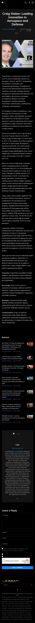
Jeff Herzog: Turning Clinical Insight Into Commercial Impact (12, 358)
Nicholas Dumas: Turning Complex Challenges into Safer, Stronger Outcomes (13, 368)
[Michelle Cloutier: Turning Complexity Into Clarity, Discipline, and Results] (30, 417)
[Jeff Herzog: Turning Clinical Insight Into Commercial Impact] (30, 358)
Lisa (18, 33)
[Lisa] (17, 437)
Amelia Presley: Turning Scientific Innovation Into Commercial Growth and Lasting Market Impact (13, 394)
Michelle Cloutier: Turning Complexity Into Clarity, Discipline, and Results (13, 418)
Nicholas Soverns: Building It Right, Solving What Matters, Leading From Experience (11, 406)
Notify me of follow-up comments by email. (16, 554)
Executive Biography (9, 29)
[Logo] (4, 3)
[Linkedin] (17, 498)
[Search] (31, 585)
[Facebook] (17, 590)
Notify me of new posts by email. (13, 556)
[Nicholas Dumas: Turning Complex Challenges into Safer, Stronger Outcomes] (30, 367)
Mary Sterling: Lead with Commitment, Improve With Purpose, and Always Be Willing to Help (13, 381)
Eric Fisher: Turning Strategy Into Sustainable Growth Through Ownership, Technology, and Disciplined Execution (13, 346)
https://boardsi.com (17, 448)
